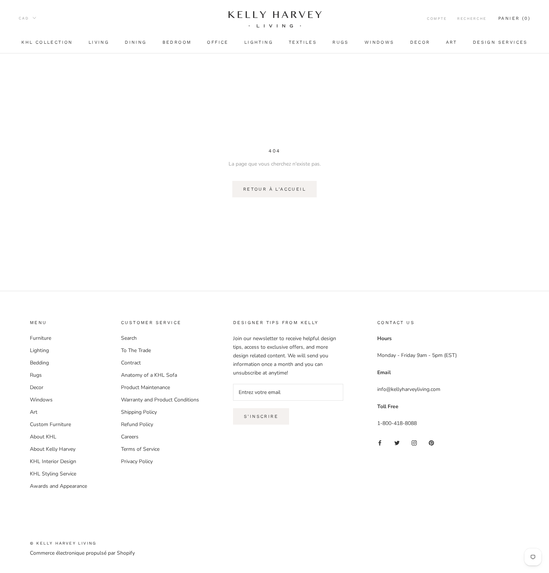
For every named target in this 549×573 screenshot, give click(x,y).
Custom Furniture (50, 424)
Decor (420, 42)
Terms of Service (140, 449)
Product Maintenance (145, 387)
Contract (131, 362)
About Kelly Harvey (52, 449)
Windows (379, 42)
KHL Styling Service (53, 473)
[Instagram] (414, 442)
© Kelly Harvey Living (63, 543)
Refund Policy (137, 424)
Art (451, 42)
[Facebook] (379, 442)
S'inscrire (261, 416)
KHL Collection (47, 42)
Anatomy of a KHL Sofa (149, 375)
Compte (437, 18)
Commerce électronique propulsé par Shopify (82, 553)
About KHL (43, 436)
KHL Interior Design (53, 461)
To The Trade (136, 350)
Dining (135, 42)
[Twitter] (397, 442)
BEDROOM (177, 42)
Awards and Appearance (58, 486)
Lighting (258, 42)
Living (99, 42)
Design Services (500, 42)
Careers (130, 436)
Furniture (40, 338)
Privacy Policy (137, 461)
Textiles (303, 42)
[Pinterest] (431, 442)
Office (217, 42)
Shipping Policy (139, 412)
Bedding (39, 362)
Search (129, 338)
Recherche (471, 18)
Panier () (514, 18)
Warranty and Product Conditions (160, 399)
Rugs (340, 42)
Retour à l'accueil (274, 189)
